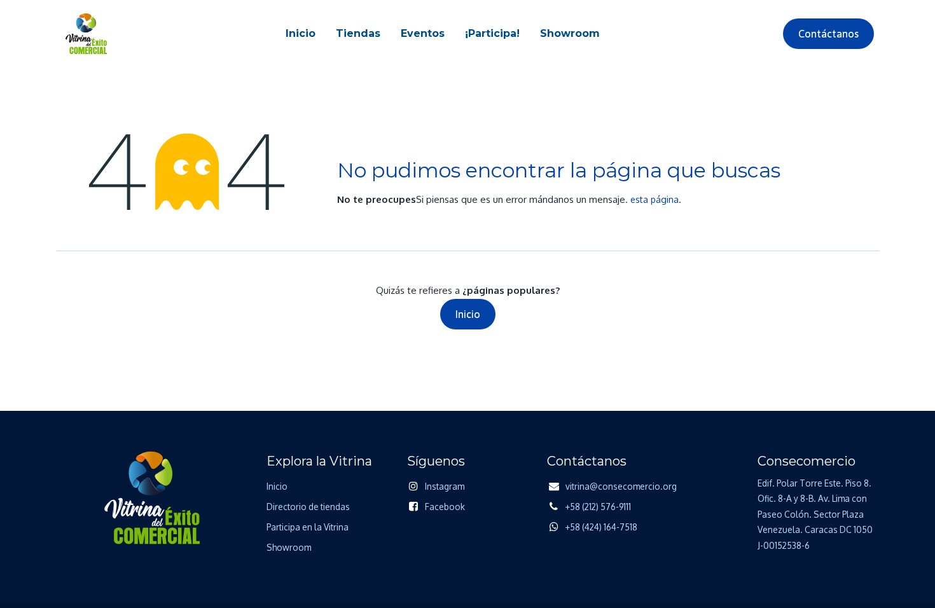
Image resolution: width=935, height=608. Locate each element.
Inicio (467, 314)
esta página (654, 199)
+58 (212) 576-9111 (598, 506)
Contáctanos (828, 33)
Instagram (444, 486)
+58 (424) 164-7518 (601, 527)
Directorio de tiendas (308, 506)
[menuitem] (300, 33)
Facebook (445, 506)
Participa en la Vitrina (308, 527)
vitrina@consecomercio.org (621, 486)
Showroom (289, 547)
